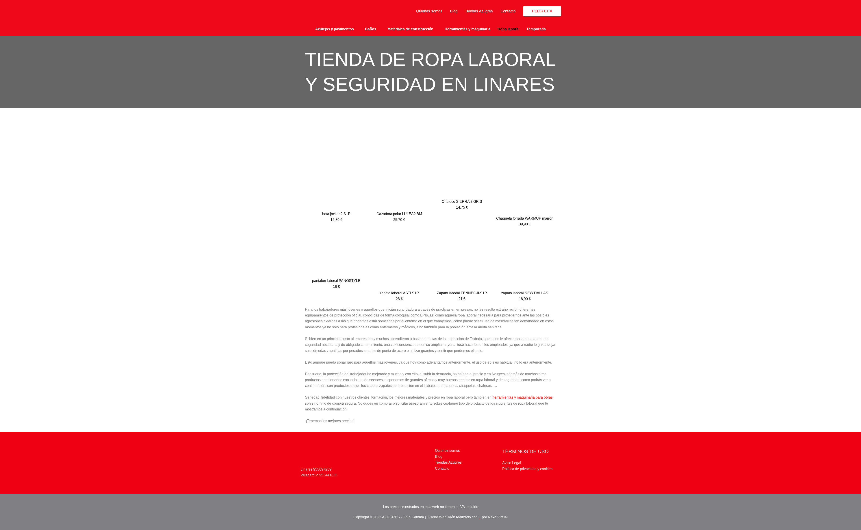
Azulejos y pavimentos (334, 29)
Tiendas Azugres (479, 11)
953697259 (322, 469)
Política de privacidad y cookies (527, 469)
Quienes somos (429, 11)
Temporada (536, 29)
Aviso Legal (511, 463)
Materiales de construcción (410, 29)
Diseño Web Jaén (441, 517)
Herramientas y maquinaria (467, 29)
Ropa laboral (508, 29)
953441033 (328, 475)
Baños (370, 29)
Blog (453, 11)
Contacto (507, 11)
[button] (542, 11)
